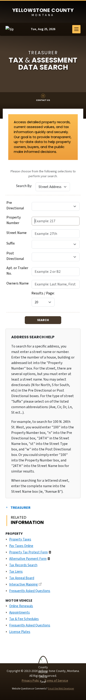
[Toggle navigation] (76, 29)
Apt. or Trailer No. (17, 270)
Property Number (13, 220)
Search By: (24, 185)
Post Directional (15, 256)
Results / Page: (43, 293)
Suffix (10, 243)
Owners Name (17, 283)
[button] (43, 97)
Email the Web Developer (61, 688)
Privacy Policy (31, 680)
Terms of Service (56, 680)
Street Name (16, 232)
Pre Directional (15, 205)
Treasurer (21, 508)
